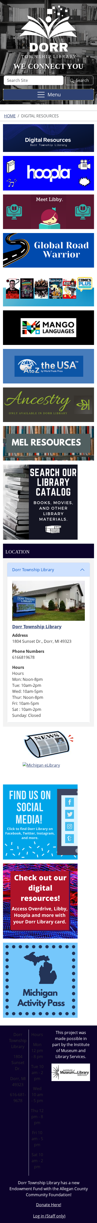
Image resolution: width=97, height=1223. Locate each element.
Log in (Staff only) (49, 1216)
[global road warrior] (48, 250)
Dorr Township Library (33, 569)
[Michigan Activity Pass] (40, 979)
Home (10, 116)
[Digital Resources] (40, 900)
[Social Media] (40, 821)
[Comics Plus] (48, 288)
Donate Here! (48, 1204)
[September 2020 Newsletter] (48, 744)
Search (82, 80)
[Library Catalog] (40, 502)
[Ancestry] (48, 404)
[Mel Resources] (48, 443)
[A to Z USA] (48, 365)
